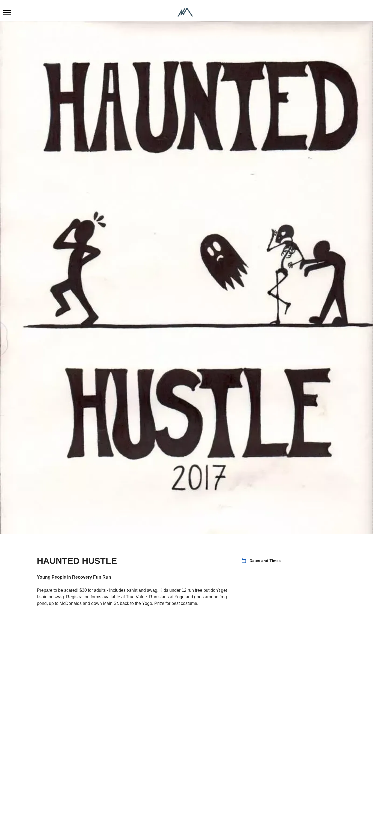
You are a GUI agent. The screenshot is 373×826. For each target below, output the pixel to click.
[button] (7, 12)
